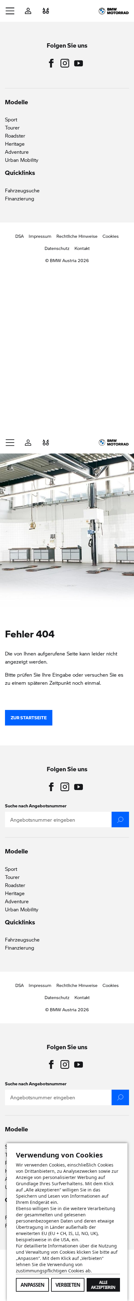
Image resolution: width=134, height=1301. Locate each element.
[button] (10, 11)
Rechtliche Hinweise (77, 236)
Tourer (12, 127)
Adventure (17, 151)
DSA (19, 236)
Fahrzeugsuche (22, 190)
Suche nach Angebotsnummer (36, 805)
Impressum (40, 236)
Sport (11, 119)
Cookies (111, 236)
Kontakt (82, 248)
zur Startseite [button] (29, 717)
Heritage (15, 143)
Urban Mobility (21, 159)
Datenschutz (57, 248)
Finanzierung (19, 198)
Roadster (15, 135)
